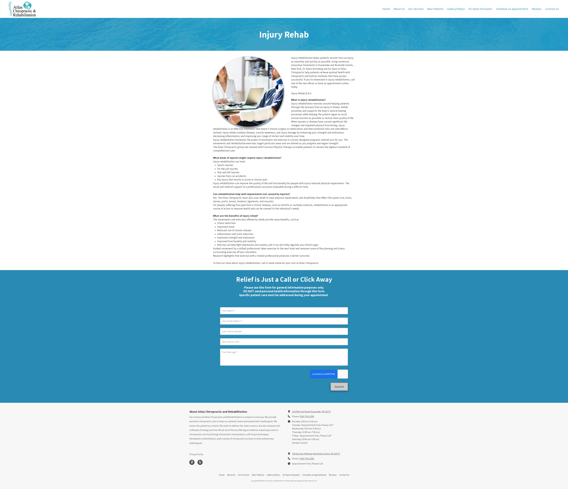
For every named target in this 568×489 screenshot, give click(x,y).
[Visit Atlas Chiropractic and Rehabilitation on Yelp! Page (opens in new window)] (200, 462)
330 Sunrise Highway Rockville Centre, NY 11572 (316, 453)
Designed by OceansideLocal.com (307, 481)
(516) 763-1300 (307, 416)
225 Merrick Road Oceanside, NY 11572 (311, 411)
